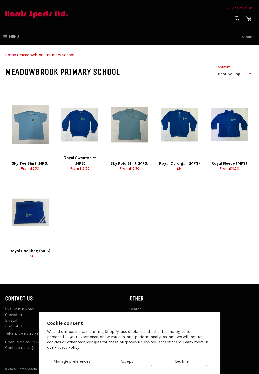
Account (248, 37)
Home (10, 54)
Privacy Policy (66, 347)
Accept (127, 361)
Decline (182, 361)
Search (136, 309)
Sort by (224, 67)
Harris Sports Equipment (36, 369)
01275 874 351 (241, 7)
